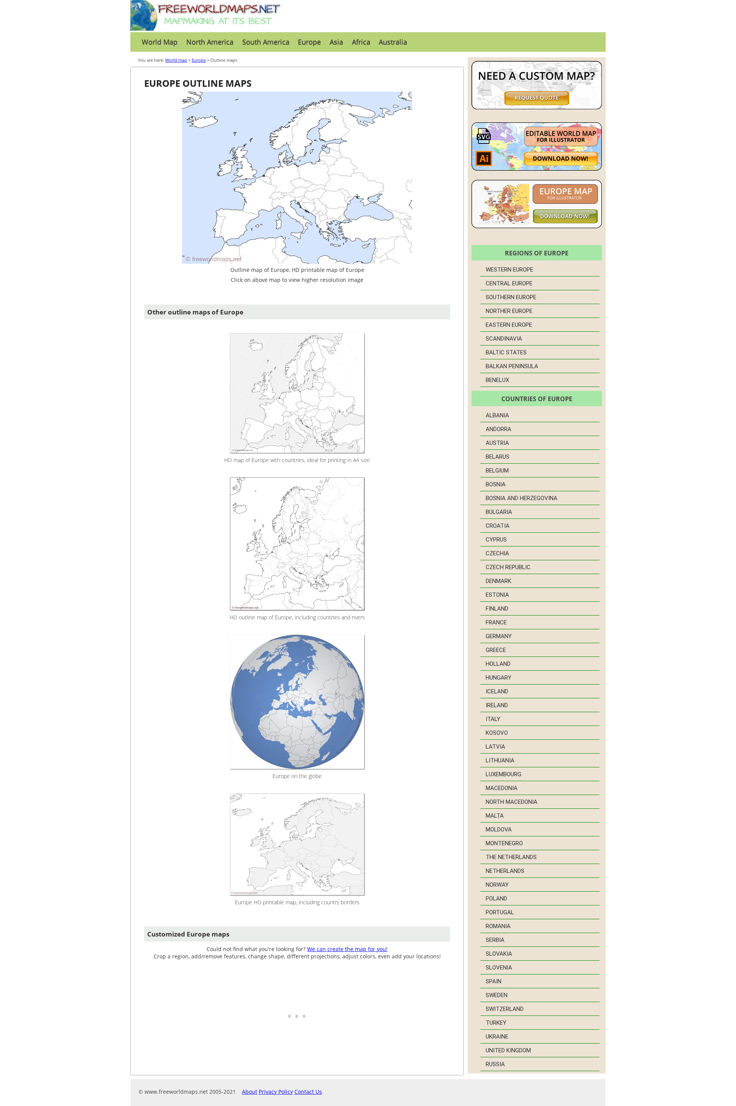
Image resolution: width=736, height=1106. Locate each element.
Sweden (497, 995)
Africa (361, 41)
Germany (499, 636)
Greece (496, 650)
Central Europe (509, 283)
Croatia (497, 525)
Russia (495, 1064)
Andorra (498, 429)
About (249, 1091)
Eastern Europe (509, 324)
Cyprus (496, 539)
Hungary (498, 677)
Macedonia (502, 788)
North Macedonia (511, 801)
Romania (498, 926)
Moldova (499, 829)
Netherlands (505, 870)
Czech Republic (508, 567)
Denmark (498, 581)
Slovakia (499, 953)
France (496, 622)
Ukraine (497, 1036)
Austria (497, 442)
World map (176, 60)
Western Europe (509, 269)
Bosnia (496, 484)
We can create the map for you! (347, 949)
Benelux (497, 380)
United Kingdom (508, 1050)
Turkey (496, 1022)
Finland (497, 608)
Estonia (497, 594)
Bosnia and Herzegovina (521, 498)
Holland (498, 663)
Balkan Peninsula (512, 366)
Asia (336, 41)
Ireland (497, 705)
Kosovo (497, 732)
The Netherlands (511, 857)
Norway (497, 884)
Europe (309, 41)
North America (209, 41)
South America (265, 41)
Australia (393, 41)
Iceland (497, 691)
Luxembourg (503, 774)
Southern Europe (511, 297)
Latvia (495, 746)
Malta (495, 815)
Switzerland (505, 1009)
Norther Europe (509, 311)
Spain (493, 981)
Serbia (495, 939)
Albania (497, 415)
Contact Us (308, 1091)
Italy (493, 719)
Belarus (497, 456)
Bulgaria (499, 512)
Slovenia (499, 967)
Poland (496, 898)
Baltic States (506, 352)
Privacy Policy (276, 1091)
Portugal (500, 912)
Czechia (497, 553)
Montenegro (504, 843)
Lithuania (500, 760)
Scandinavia (504, 338)
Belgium (497, 470)
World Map (159, 41)
